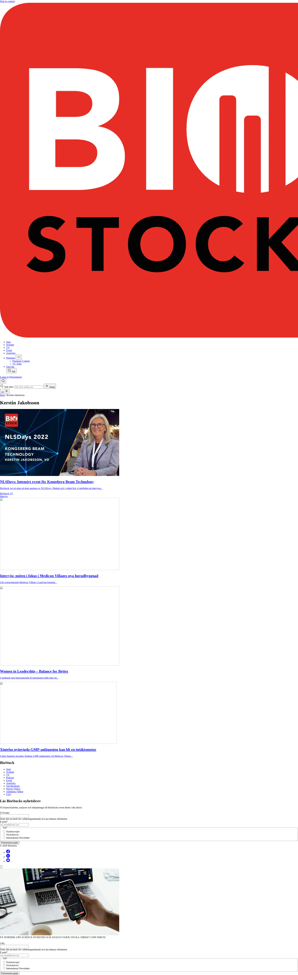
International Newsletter (18, 837)
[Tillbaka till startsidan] (149, 170)
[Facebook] (8, 852)
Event (9, 780)
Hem (2, 395)
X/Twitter (4, 812)
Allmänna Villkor (14, 791)
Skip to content (7, 1)
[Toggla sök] (3, 381)
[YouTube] (8, 861)
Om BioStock (13, 786)
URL (2, 943)
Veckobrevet (12, 834)
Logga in (4, 377)
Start (8, 769)
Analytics (11, 783)
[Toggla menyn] (5, 391)
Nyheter (10, 772)
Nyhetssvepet (12, 831)
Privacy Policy (13, 788)
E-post (4, 821)
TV (8, 775)
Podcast (10, 777)
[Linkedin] (8, 857)
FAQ (8, 794)
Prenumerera (15, 377)
